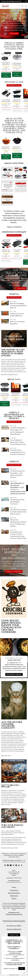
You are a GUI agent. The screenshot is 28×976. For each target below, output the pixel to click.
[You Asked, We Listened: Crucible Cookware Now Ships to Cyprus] (5, 509)
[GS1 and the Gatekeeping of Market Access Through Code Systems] (5, 519)
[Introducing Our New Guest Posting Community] (5, 499)
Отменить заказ (14, 935)
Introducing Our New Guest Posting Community (17, 502)
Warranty (14, 898)
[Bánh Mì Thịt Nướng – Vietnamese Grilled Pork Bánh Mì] (5, 303)
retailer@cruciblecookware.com (14, 914)
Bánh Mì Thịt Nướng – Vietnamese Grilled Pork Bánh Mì (18, 306)
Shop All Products (13, 571)
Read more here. (6, 755)
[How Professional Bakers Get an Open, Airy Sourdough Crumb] (5, 439)
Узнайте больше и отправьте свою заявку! (14, 920)
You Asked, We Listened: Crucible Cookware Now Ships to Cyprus (18, 512)
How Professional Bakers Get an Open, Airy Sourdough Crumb (18, 442)
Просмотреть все (14, 85)
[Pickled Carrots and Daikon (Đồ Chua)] (5, 313)
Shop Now (21, 288)
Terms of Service (14, 890)
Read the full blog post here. (9, 374)
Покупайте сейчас (14, 674)
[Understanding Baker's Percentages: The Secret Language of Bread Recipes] (5, 427)
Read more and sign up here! (9, 848)
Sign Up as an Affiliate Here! (14, 929)
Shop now (14, 33)
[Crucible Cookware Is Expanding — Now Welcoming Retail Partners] (5, 470)
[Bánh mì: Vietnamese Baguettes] (5, 321)
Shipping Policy (14, 895)
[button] (6, 66)
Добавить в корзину (6, 75)
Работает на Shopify (14, 974)
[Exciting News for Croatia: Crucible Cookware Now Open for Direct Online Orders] (5, 531)
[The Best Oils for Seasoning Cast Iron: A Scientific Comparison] (5, 450)
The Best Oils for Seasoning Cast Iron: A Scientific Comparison (17, 452)
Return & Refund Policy (14, 893)
